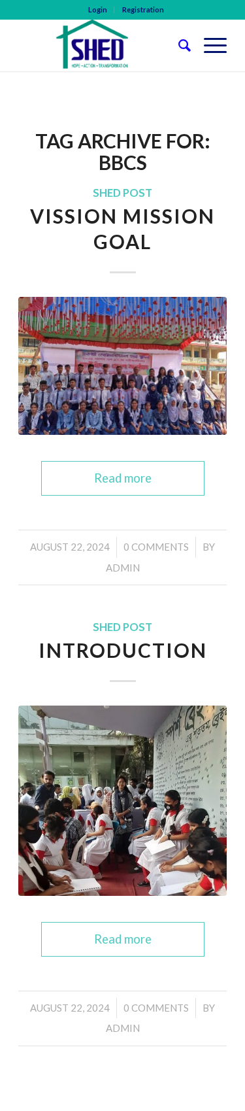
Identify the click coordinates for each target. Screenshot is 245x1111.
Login (97, 9)
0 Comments (156, 547)
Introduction (123, 650)
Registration (143, 9)
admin (123, 567)
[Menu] (209, 45)
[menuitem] (98, 10)
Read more (123, 478)
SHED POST (122, 192)
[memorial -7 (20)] (122, 366)
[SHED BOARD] (101, 45)
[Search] (178, 45)
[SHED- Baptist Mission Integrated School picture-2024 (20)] (122, 801)
